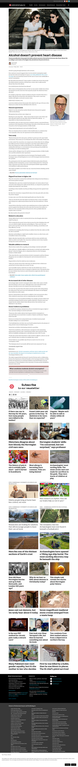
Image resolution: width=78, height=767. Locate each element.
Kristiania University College (16, 724)
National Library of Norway (16, 729)
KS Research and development (16, 726)
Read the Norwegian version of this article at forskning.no (23, 379)
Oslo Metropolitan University (37, 744)
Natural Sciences (51, 5)
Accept (73, 764)
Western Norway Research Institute (58, 751)
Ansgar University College (15, 708)
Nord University (14, 740)
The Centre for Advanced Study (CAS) (59, 708)
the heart (16, 392)
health (11, 392)
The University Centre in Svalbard (58, 732)
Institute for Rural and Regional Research (18, 719)
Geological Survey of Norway (16, 716)
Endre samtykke (12, 698)
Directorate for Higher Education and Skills (19, 711)
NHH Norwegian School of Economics (18, 731)
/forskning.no (56, 683)
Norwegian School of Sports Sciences (38, 733)
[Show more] (29, 375)
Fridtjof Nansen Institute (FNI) (16, 715)
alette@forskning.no (34, 684)
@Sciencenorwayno (57, 681)
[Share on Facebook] (10, 395)
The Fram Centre (55, 713)
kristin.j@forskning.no (42, 692)
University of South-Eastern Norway (58, 744)
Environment (42, 5)
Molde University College (15, 727)
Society (36, 5)
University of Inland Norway (57, 741)
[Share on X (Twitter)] (12, 395)
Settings (67, 764)
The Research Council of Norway (58, 730)
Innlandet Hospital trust (15, 718)
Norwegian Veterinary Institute (37, 738)
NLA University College (15, 737)
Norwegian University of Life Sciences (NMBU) (40, 736)
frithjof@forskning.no (34, 688)
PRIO (32, 745)
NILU (12, 735)
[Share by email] (16, 395)
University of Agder (55, 738)
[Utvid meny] (68, 5)
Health (31, 5)
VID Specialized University (57, 748)
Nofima (12, 738)
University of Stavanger (56, 746)
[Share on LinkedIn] (14, 395)
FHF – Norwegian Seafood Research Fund (18, 713)
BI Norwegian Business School (16, 710)
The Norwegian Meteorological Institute (59, 723)
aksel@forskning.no (41, 681)
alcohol (23, 392)
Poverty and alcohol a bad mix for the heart (26, 172)
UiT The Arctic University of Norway (58, 734)
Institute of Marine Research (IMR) (17, 723)
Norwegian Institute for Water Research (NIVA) (40, 715)
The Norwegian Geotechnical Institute (59, 721)
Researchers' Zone (60, 5)
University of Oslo (55, 743)
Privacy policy (12, 690)
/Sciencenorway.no (57, 678)
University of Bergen (56, 740)
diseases (28, 392)
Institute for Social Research (16, 721)
